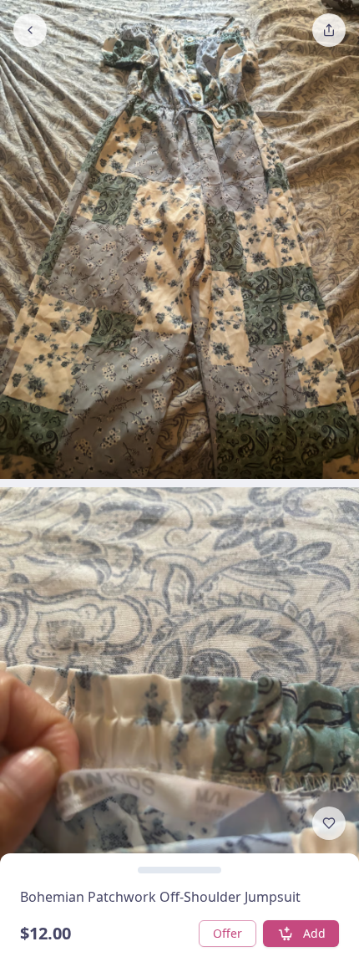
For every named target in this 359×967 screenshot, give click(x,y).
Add (314, 933)
